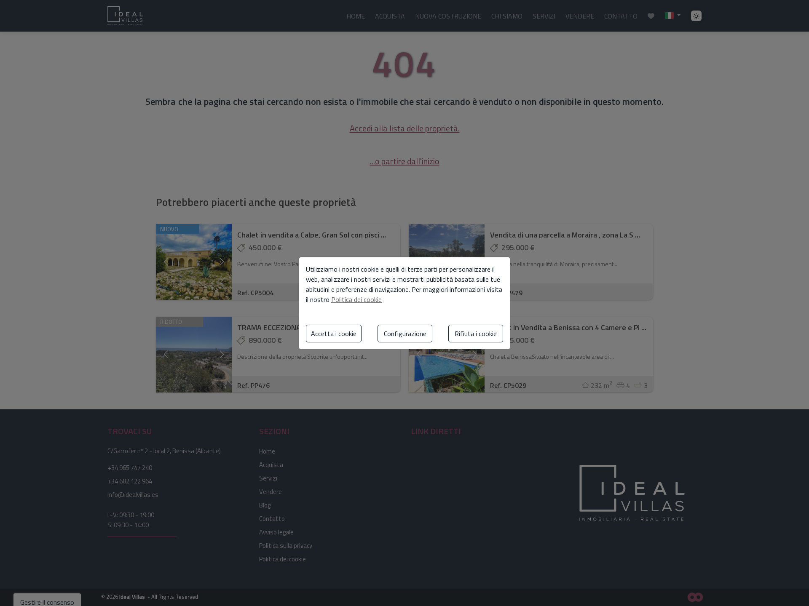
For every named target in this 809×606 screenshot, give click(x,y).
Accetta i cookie (333, 333)
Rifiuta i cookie (476, 333)
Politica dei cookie (356, 299)
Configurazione (405, 333)
